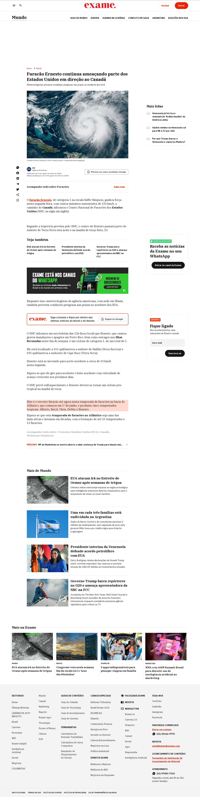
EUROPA (95, 18)
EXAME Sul (96, 713)
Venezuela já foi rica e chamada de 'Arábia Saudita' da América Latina (168, 116)
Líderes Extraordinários (103, 740)
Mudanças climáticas (40, 435)
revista (129, 702)
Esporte (43, 712)
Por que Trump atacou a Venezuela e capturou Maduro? (168, 140)
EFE (33, 168)
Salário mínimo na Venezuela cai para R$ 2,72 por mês (169, 129)
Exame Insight (19, 743)
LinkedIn (156, 706)
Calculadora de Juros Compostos (72, 744)
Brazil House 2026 (100, 707)
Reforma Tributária (101, 702)
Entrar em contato (161, 729)
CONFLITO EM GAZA (138, 18)
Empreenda (131, 752)
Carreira (16, 727)
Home (29, 68)
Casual (42, 701)
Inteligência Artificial (18, 751)
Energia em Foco (99, 729)
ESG (14, 738)
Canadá (104, 432)
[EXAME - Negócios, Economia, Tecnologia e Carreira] (100, 5)
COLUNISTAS (18, 768)
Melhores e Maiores (101, 764)
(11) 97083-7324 (166, 773)
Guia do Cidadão (69, 702)
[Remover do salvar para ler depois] (17, 200)
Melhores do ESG (99, 769)
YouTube (156, 701)
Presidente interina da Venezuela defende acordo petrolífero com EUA (76, 250)
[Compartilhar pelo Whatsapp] (17, 167)
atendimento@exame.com (166, 746)
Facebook (157, 717)
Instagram (157, 712)
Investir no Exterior (101, 734)
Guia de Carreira (69, 718)
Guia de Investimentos (72, 713)
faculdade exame (135, 695)
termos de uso (34, 793)
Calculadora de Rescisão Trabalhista (72, 735)
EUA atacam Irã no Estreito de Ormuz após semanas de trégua (41, 250)
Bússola (95, 718)
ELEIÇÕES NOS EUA (178, 18)
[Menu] (14, 5)
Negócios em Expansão (102, 775)
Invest (15, 757)
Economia (17, 732)
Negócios (16, 763)
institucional (19, 793)
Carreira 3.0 (131, 719)
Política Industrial (100, 751)
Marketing (44, 706)
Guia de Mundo (78, 18)
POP (41, 739)
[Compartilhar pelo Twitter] (17, 189)
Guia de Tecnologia (71, 707)
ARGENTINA (158, 18)
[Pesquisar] (20, 5)
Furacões (64, 432)
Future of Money (47, 728)
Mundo (19, 17)
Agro (127, 746)
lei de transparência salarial (102, 793)
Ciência (42, 733)
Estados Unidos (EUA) (84, 432)
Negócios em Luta (100, 745)
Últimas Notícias (20, 707)
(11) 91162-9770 (166, 734)
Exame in (130, 714)
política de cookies (52, 793)
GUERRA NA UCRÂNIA (113, 18)
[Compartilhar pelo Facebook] (17, 173)
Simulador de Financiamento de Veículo (69, 754)
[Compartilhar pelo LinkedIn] (17, 178)
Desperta (129, 725)
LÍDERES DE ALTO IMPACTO (21, 715)
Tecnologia (44, 723)
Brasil (15, 721)
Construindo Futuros (101, 724)
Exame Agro (45, 717)
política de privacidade (75, 793)
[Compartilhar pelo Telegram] (17, 184)
